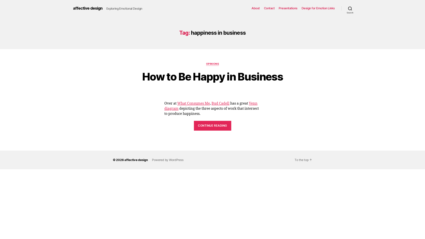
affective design (87, 8)
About (256, 8)
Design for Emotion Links (318, 8)
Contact (269, 8)
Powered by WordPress (168, 160)
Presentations (288, 8)
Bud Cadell (220, 103)
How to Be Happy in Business (212, 76)
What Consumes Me (193, 103)
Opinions (212, 63)
